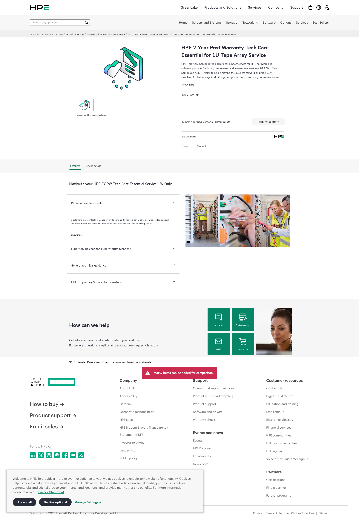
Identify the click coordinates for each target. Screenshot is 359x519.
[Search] (86, 22)
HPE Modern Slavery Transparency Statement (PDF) (144, 431)
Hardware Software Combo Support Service (106, 34)
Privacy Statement (51, 492)
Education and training (282, 404)
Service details (189, 136)
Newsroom (200, 464)
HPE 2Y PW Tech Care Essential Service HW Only (149, 34)
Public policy (128, 458)
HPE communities (278, 435)
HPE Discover (202, 448)
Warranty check (204, 419)
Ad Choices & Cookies (300, 513)
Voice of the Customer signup (287, 459)
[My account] (327, 7)
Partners (274, 472)
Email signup (275, 412)
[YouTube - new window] (73, 455)
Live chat (219, 324)
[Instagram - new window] (49, 455)
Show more (187, 84)
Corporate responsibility (137, 412)
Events (197, 440)
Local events (202, 456)
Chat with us (203, 145)
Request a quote (268, 121)
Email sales (44, 426)
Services (254, 7)
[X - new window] (41, 455)
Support (296, 7)
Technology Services (75, 34)
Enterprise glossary (279, 419)
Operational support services (213, 388)
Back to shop (35, 34)
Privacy (257, 513)
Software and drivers (208, 412)
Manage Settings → (87, 502)
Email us (219, 349)
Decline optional (55, 502)
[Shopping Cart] (310, 7)
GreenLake (189, 7)
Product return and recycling (213, 396)
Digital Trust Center (280, 396)
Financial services (278, 427)
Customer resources (284, 380)
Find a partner (276, 487)
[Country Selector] (318, 7)
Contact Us (274, 388)
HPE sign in (274, 451)
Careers (125, 404)
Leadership (127, 450)
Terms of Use (274, 513)
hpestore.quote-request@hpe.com (136, 345)
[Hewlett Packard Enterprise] (39, 7)
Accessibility (128, 396)
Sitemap (324, 513)
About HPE (127, 388)
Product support (243, 324)
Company (275, 7)
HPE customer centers (282, 443)
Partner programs (278, 495)
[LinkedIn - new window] (33, 455)
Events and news (208, 432)
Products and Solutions (222, 7)
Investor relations (132, 442)
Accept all (24, 502)
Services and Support (53, 34)
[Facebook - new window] (65, 455)
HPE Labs (126, 419)
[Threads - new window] (57, 455)
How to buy (243, 349)
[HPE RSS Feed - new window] (81, 455)
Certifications (275, 480)
